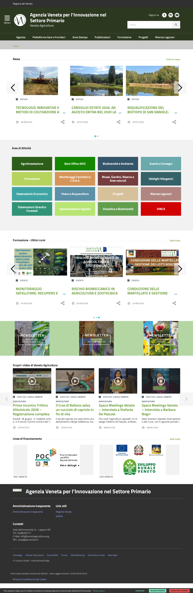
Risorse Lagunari (164, 37)
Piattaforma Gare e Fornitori (49, 37)
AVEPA (59, 516)
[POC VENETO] (53, 460)
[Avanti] (180, 88)
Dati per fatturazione (35, 555)
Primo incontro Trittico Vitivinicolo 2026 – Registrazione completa (31, 409)
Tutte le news (173, 59)
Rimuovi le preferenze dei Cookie (29, 579)
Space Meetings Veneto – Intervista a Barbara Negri (160, 409)
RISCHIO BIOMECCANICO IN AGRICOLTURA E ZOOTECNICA (95, 291)
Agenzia (21, 37)
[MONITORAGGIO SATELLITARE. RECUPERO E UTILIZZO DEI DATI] (40, 262)
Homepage (17, 555)
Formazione (124, 37)
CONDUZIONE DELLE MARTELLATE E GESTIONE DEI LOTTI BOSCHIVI (147, 293)
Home (16, 46)
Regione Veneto (64, 512)
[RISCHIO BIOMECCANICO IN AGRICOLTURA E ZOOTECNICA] (96, 262)
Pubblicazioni (103, 37)
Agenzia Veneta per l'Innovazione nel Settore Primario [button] (88, 491)
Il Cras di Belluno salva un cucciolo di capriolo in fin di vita (75, 409)
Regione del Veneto (22, 3)
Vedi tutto (175, 240)
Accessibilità (52, 555)
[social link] (164, 15)
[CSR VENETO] (139, 460)
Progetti (144, 37)
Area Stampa (80, 37)
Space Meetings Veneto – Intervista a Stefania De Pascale (117, 409)
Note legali (112, 555)
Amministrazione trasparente (28, 512)
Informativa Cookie (96, 555)
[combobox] (153, 25)
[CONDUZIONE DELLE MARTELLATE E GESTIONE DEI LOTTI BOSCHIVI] (152, 262)
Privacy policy (98, 590)
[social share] (63, 122)
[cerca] (176, 24)
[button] (7, 20)
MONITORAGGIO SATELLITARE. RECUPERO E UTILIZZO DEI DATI (37, 293)
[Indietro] (13, 88)
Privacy (64, 555)
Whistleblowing (78, 555)
